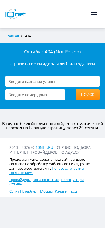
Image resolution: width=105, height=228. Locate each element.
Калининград (66, 191)
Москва (46, 191)
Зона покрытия (46, 179)
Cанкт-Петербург (23, 191)
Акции (78, 179)
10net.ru (44, 147)
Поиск (66, 179)
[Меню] (94, 14)
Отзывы (16, 184)
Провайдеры (20, 179)
